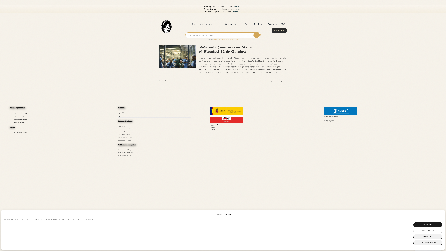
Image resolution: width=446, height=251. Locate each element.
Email (123, 116)
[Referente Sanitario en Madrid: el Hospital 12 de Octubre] (177, 56)
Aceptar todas (428, 224)
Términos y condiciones (125, 137)
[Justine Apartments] (166, 18)
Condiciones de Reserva (125, 140)
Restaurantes (230, 39)
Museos (237, 39)
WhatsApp (125, 113)
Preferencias (428, 237)
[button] (439, 214)
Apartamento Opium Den (21, 116)
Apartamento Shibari (20, 119)
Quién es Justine (19, 122)
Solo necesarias (428, 230)
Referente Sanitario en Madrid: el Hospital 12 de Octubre (227, 49)
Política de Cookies (124, 134)
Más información (277, 82)
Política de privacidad (124, 129)
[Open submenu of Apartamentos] (217, 24)
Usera (223, 39)
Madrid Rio (216, 39)
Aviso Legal (121, 126)
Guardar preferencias (428, 243)
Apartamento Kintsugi (20, 113)
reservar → (237, 6)
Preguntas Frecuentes (20, 132)
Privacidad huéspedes (124, 132)
